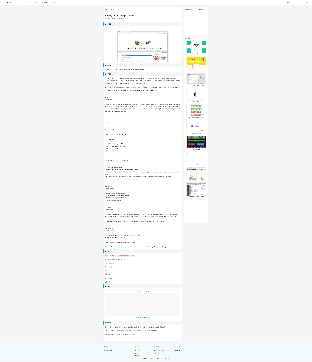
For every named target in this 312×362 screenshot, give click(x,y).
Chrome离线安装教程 (159, 350)
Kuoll (196, 165)
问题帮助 (156, 353)
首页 (27, 2)
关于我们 (137, 350)
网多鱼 (8, 3)
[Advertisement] (142, 304)
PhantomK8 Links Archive (196, 196)
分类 (35, 2)
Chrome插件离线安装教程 (142, 317)
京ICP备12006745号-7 (110, 350)
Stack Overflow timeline (196, 70)
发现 (54, 2)
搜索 (307, 2)
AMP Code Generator (196, 54)
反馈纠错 (137, 353)
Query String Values (197, 181)
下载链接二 (147, 291)
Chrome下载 (176, 350)
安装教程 (44, 2)
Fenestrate (196, 101)
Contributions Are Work (196, 117)
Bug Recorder (196, 133)
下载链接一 (138, 291)
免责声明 (137, 356)
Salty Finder (196, 149)
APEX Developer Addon (196, 85)
